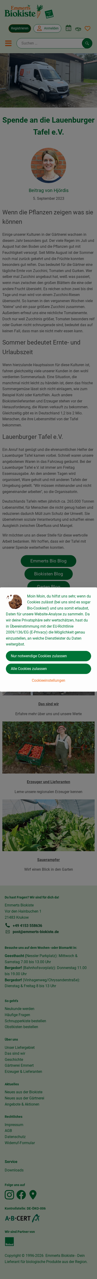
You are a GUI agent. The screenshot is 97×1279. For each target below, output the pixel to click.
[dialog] (48, 639)
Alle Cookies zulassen (29, 668)
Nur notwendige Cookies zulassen (39, 656)
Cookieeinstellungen (48, 680)
